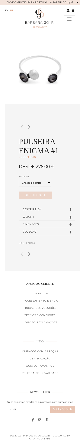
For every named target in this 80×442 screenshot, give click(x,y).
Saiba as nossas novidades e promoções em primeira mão (40, 402)
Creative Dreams (40, 439)
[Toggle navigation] (69, 19)
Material (24, 176)
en (7, 10)
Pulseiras (27, 157)
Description (32, 209)
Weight (29, 216)
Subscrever (62, 409)
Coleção (29, 231)
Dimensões (31, 224)
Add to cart (35, 195)
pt (11, 10)
